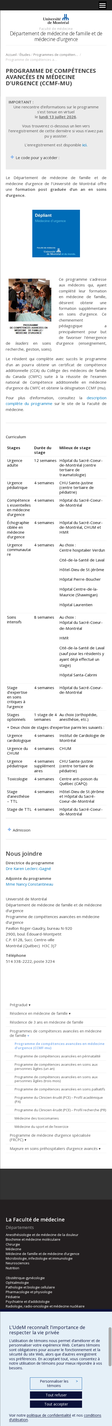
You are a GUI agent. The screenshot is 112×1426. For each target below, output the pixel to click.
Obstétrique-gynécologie (25, 1277)
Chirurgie (13, 1244)
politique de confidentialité (49, 1415)
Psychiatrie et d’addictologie (28, 1301)
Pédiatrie (13, 1296)
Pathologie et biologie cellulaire (30, 1287)
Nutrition (12, 1268)
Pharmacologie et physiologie (29, 1292)
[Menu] (103, 5)
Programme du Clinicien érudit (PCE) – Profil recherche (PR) (60, 1110)
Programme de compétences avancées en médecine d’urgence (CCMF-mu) (59, 1045)
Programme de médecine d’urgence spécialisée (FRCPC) (50, 1137)
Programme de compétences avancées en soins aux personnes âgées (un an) (56, 1066)
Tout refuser (56, 1394)
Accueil (11, 54)
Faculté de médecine (56, 29)
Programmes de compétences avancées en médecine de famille (56, 54)
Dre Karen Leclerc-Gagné (28, 868)
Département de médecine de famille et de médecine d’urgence (56, 36)
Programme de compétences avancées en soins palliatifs (60, 1089)
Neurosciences (17, 1263)
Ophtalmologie (17, 1282)
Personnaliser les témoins (59, 1383)
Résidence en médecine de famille (39, 1013)
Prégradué (19, 1004)
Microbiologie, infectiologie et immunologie (39, 1258)
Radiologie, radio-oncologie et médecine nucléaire (45, 1306)
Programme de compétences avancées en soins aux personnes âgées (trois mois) (56, 1079)
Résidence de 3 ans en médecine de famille (46, 1022)
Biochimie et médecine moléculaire (33, 1239)
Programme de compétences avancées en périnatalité (58, 1056)
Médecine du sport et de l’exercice (42, 1126)
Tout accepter (56, 1404)
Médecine (13, 1249)
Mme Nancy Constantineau (29, 884)
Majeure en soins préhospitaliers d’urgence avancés (54, 1148)
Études (25, 54)
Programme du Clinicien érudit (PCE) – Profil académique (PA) (59, 1099)
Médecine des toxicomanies (37, 1118)
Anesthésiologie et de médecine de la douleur (42, 1234)
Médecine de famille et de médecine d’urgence (42, 1253)
